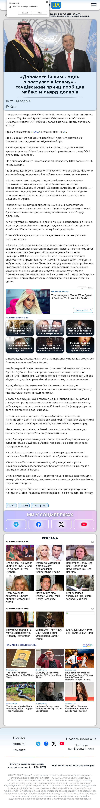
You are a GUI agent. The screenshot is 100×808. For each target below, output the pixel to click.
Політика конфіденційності (81, 746)
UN (64, 131)
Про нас (19, 737)
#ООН (24, 505)
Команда (19, 750)
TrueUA (36, 131)
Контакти (19, 743)
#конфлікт (40, 505)
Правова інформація (81, 739)
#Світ (11, 505)
